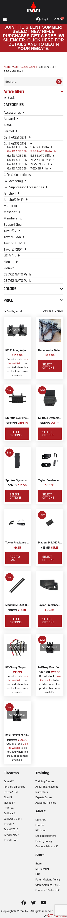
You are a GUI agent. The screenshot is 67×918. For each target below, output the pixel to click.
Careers (39, 825)
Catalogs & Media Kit (47, 846)
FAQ (37, 874)
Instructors (41, 792)
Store (38, 863)
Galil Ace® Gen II (13, 818)
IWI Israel (40, 830)
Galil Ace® (9, 813)
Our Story (40, 820)
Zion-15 (8, 797)
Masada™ (9, 802)
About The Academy (46, 786)
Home (7, 66)
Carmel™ (9, 781)
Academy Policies (45, 802)
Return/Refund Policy (47, 879)
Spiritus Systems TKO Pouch (23, 480)
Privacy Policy (43, 841)
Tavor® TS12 (11, 829)
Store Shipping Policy (47, 885)
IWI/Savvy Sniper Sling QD (21, 667)
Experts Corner (43, 797)
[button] (5, 19)
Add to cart (15, 558)
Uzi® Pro (9, 808)
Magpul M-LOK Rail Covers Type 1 (26, 604)
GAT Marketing (56, 915)
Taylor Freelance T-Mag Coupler (25, 542)
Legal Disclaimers (45, 836)
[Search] (59, 81)
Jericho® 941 (11, 792)
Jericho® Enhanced (14, 786)
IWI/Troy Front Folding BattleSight (26, 734)
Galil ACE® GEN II (25, 66)
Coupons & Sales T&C (47, 890)
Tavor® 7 (9, 824)
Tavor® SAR (10, 840)
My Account (42, 869)
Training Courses (44, 781)
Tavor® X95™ (11, 834)
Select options (48, 366)
